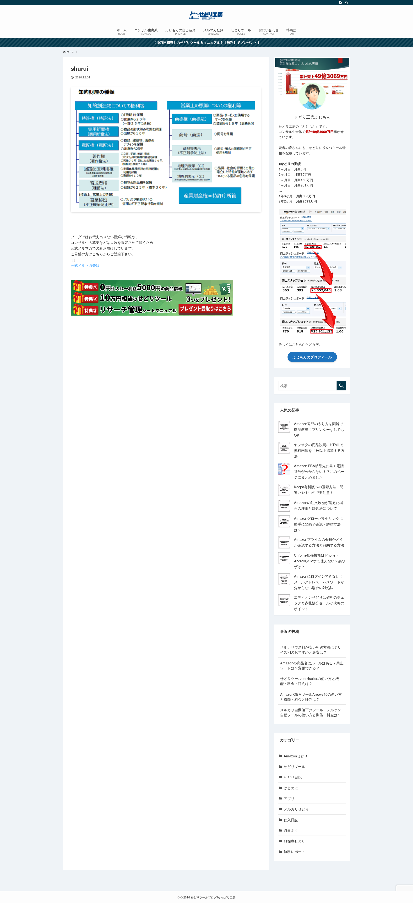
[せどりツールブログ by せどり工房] (206, 16)
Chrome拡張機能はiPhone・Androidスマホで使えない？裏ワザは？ (319, 561)
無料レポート (294, 851)
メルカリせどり (296, 808)
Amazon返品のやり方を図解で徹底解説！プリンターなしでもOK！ (319, 429)
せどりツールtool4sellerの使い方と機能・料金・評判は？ (309, 681)
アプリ (289, 798)
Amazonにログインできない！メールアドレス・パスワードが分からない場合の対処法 (319, 582)
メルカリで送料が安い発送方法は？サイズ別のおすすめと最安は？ (310, 650)
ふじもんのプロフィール (312, 357)
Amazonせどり (296, 755)
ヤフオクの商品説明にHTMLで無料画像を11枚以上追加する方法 (319, 450)
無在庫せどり (294, 840)
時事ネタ (291, 830)
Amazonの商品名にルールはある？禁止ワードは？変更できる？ (311, 665)
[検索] (347, 2)
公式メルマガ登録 (85, 265)
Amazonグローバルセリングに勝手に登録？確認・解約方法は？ (318, 524)
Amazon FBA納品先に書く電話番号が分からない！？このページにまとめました (319, 471)
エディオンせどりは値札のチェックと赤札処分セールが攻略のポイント (319, 603)
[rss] (340, 2)
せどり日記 (293, 777)
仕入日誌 (291, 819)
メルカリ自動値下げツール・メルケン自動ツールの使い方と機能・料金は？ (310, 712)
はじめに (291, 787)
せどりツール (294, 766)
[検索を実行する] (341, 385)
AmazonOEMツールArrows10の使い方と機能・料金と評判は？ (311, 697)
